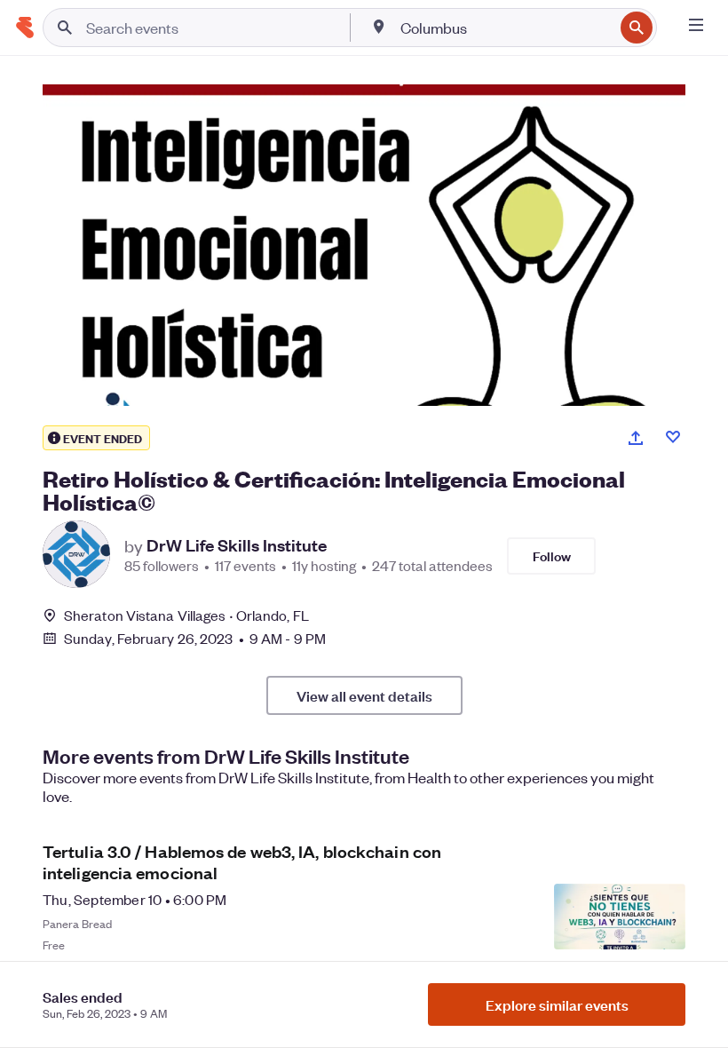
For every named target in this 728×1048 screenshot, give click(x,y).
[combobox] (505, 27)
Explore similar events (557, 1004)
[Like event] (673, 437)
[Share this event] (635, 438)
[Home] (25, 27)
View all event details (364, 695)
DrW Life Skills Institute (236, 545)
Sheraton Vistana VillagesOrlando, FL (186, 615)
